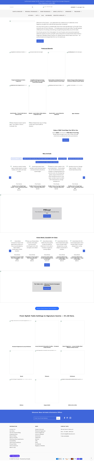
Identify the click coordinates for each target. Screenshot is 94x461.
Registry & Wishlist (58, 15)
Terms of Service (14, 445)
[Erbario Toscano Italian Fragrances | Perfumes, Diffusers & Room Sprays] (75, 65)
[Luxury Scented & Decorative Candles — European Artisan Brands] (47, 332)
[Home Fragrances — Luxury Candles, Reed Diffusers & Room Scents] (72, 332)
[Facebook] (64, 418)
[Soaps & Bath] (47, 391)
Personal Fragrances (31, 11)
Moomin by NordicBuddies (75, 158)
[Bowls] (21, 362)
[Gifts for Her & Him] (72, 391)
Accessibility (13, 440)
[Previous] (10, 177)
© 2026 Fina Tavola (14, 459)
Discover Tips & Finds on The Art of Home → (47, 308)
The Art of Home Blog (15, 432)
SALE (42, 15)
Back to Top (13, 447)
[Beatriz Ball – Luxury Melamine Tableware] (56, 98)
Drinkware (68, 11)
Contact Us (12, 429)
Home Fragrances (45, 11)
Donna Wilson (62, 158)
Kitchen (30, 15)
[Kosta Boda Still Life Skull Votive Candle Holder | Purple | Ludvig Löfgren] (76, 246)
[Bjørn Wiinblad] (75, 98)
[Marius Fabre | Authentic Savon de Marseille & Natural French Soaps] (56, 65)
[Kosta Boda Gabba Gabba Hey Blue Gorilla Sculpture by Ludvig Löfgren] (47, 246)
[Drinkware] (72, 362)
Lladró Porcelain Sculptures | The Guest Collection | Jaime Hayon (39, 158)
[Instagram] (70, 418)
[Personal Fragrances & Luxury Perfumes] (21, 332)
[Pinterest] (67, 418)
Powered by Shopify (25, 459)
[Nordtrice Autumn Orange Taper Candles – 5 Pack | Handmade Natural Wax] (75, 174)
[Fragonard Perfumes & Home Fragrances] (18, 65)
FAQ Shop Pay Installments (16, 439)
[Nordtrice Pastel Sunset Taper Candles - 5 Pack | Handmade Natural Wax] (37, 174)
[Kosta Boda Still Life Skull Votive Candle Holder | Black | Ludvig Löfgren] (61, 246)
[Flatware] (47, 362)
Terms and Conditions (15, 442)
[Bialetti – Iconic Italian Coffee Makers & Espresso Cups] (37, 98)
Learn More (40, 41)
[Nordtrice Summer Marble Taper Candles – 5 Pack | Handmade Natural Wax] (19, 174)
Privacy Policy (13, 444)
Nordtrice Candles (16, 158)
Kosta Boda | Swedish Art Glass (47, 237)
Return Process (13, 437)
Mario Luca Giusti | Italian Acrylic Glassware (47, 162)
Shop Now (65, 140)
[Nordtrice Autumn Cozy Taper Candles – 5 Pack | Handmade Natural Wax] (56, 174)
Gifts (37, 15)
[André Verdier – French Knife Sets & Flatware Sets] (18, 98)
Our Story (12, 431)
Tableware (77, 11)
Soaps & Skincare (17, 11)
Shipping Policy (14, 434)
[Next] (84, 177)
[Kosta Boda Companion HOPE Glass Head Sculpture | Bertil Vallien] (17, 246)
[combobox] (20, 7)
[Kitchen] (21, 391)
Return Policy (13, 436)
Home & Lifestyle (58, 11)
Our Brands (48, 15)
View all (47, 264)
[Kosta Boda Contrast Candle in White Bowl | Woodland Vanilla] (32, 246)
